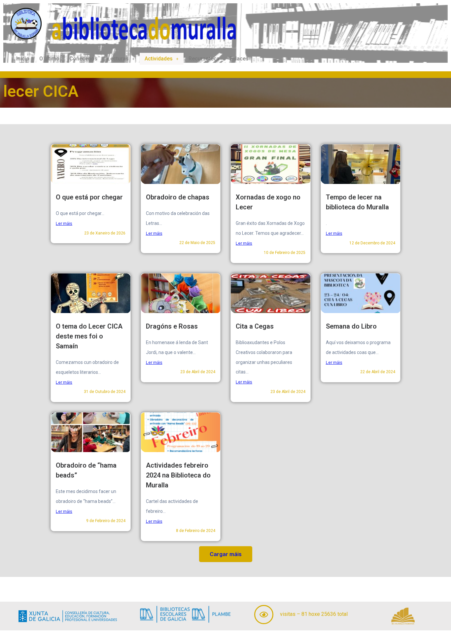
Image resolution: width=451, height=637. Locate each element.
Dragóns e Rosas (172, 326)
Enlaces (239, 58)
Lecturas (118, 58)
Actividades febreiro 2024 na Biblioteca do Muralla (178, 475)
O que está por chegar (89, 197)
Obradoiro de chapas (177, 197)
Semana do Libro (351, 326)
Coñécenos (83, 58)
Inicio (22, 58)
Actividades (159, 58)
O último (49, 58)
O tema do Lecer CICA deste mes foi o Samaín (89, 336)
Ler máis (64, 223)
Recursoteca (204, 58)
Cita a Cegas (255, 326)
